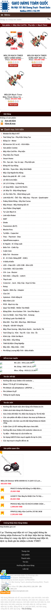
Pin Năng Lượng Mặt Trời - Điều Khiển (18, 351)
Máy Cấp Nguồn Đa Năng (13, 173)
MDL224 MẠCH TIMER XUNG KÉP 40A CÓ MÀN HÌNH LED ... (36, 56)
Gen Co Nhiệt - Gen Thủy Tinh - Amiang (18, 315)
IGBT (5, 219)
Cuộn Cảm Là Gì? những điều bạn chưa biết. (21, 427)
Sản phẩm (26, 555)
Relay (5, 287)
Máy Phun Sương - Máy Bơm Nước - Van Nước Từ (23, 329)
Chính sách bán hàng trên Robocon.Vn (18, 410)
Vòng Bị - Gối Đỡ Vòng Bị (13, 326)
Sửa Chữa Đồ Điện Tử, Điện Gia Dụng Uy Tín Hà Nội (24, 414)
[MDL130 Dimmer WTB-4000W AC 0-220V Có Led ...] (12, 466)
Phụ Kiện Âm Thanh (11, 155)
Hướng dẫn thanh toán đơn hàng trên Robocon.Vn (23, 407)
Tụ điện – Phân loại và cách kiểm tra (17, 434)
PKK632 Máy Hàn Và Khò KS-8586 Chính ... (27, 504)
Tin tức (25, 562)
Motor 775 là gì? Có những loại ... (16, 384)
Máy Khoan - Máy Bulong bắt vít (15, 205)
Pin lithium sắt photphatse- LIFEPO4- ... (18, 388)
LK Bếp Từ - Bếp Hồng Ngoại (14, 191)
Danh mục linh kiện (14, 129)
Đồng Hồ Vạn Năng (10, 166)
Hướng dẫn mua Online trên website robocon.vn (22, 430)
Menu (7, 15)
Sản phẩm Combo (10, 148)
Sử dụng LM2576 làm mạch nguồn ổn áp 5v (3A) (22, 437)
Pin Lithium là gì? (10, 391)
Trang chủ (25, 551)
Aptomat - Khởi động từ (12, 297)
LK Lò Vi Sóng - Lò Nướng (13, 183)
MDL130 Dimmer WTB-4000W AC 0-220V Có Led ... (21, 481)
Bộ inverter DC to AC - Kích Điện (16, 144)
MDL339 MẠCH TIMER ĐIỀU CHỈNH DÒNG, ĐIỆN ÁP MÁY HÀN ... (13, 56)
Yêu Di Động (26, 609)
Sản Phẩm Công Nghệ (12, 208)
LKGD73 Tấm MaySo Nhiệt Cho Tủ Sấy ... (26, 496)
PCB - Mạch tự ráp (10, 304)
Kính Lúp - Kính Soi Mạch (13, 336)
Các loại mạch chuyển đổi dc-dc (16, 441)
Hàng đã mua (10, 124)
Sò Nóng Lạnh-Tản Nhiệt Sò (14, 319)
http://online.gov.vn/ (7, 527)
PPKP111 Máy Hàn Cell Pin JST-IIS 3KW (26, 512)
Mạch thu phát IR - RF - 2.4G (14, 176)
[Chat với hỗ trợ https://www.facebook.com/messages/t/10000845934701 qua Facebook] (33, 362)
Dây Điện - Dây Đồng (11, 340)
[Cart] (13, 66)
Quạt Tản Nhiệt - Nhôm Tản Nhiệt (16, 308)
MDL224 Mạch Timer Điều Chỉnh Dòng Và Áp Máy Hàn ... (13, 96)
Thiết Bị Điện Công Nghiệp (13, 343)
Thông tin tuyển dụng (11, 395)
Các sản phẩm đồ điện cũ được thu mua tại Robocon (24, 417)
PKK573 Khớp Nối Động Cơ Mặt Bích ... (26, 489)
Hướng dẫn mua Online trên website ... (18, 381)
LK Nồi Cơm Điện (10, 180)
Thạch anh (7, 279)
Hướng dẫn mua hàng (25, 565)
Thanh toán (25, 558)
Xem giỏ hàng (10, 121)
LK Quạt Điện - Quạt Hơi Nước (15, 187)
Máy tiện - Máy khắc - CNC (13, 347)
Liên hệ (25, 569)
